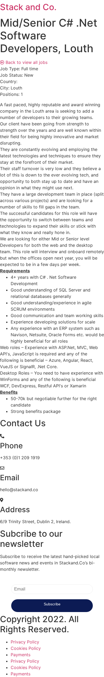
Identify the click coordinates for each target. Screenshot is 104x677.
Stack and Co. (28, 7)
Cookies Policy (26, 648)
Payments (20, 654)
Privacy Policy (25, 642)
